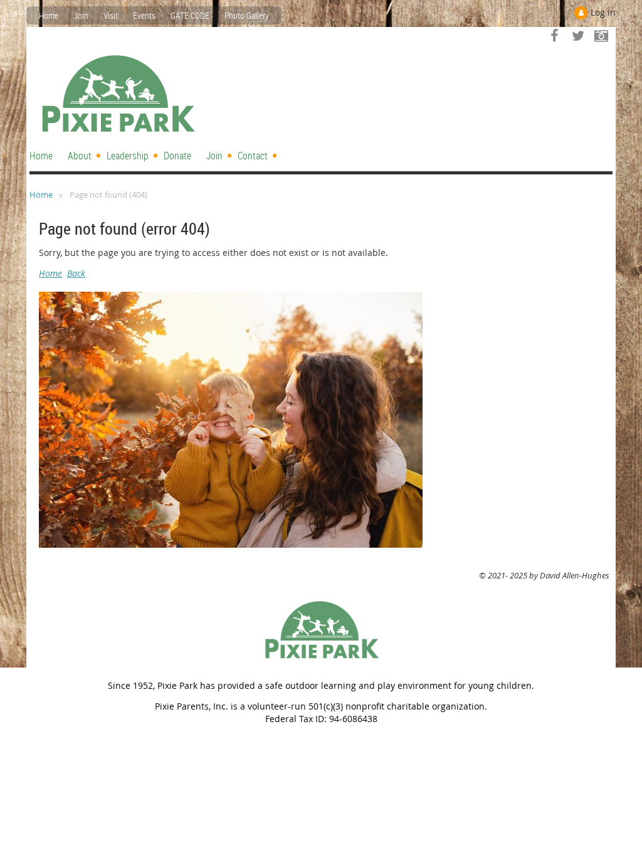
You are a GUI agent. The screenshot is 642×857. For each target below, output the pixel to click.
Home (48, 15)
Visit (110, 15)
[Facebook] (554, 35)
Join (80, 15)
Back (76, 273)
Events (144, 15)
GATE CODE (190, 15)
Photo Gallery (246, 15)
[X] (577, 35)
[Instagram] (600, 35)
